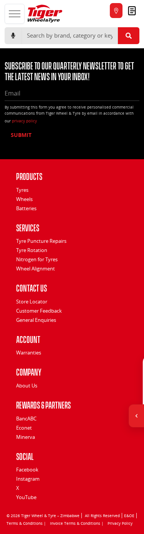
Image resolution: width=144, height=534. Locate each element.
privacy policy (24, 121)
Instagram (28, 478)
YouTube (26, 497)
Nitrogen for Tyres (37, 259)
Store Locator (31, 301)
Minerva (25, 436)
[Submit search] (128, 35)
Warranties (28, 352)
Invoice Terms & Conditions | (77, 523)
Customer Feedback (39, 310)
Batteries (26, 208)
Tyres (22, 189)
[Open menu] (15, 14)
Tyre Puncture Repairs (41, 240)
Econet (24, 427)
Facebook (27, 469)
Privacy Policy (120, 523)
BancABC (26, 418)
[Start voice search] (13, 35)
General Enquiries (36, 319)
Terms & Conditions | (26, 523)
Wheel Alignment (35, 268)
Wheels (24, 199)
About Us (26, 385)
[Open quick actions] (136, 415)
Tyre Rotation (31, 250)
